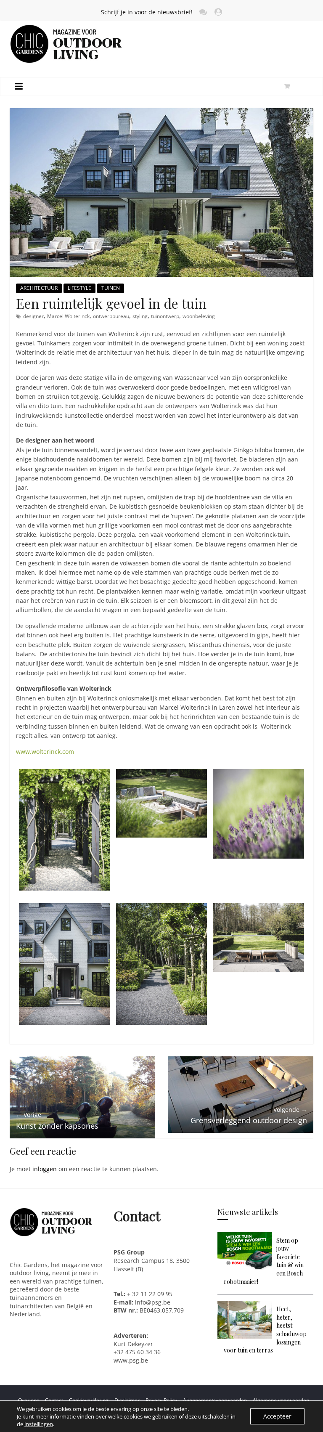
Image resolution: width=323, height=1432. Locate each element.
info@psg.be (152, 1302)
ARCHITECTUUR (39, 288)
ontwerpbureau (111, 316)
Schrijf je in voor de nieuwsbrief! (147, 12)
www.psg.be (132, 1360)
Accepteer (277, 1416)
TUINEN (110, 288)
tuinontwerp (165, 316)
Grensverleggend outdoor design (249, 1115)
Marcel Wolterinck (68, 316)
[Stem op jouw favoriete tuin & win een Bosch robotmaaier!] (244, 1236)
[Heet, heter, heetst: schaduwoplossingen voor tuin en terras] (244, 1305)
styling (140, 316)
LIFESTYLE (79, 288)
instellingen (38, 1424)
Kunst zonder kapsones (57, 1120)
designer (33, 316)
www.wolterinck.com (45, 752)
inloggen (44, 1169)
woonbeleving (199, 316)
